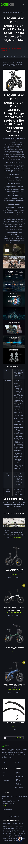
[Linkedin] (10, 762)
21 (17, 737)
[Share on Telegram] (24, 56)
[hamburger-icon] (19, 3)
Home (5, 62)
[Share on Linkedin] (11, 56)
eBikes (9, 62)
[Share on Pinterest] (17, 56)
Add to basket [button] (14, 729)
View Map (4, 805)
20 (15, 737)
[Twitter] (7, 762)
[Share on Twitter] (7, 56)
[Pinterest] (15, 762)
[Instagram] (13, 762)
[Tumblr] (20, 762)
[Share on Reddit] (21, 56)
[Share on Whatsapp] (14, 56)
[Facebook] (2, 762)
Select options (14, 577)
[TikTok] (18, 762)
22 (20, 737)
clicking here (17, 537)
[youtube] (5, 762)
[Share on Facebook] (4, 56)
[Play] (14, 250)
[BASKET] (23, 4)
